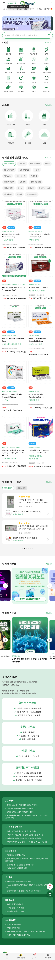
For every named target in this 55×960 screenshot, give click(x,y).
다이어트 (22, 163)
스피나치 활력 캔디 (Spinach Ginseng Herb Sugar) (39, 451)
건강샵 (4, 9)
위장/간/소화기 (44, 188)
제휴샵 (12, 9)
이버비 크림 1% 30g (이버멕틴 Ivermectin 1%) (39, 235)
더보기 (48, 482)
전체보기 (48, 42)
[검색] (51, 3)
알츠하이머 (8, 194)
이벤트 (39, 9)
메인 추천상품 (9, 163)
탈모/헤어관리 (9, 170)
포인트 (19, 9)
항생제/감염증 (24, 170)
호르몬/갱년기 (9, 182)
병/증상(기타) (32, 194)
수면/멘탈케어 (36, 182)
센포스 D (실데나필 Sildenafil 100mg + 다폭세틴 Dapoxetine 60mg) (13, 453)
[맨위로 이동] (50, 894)
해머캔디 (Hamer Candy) (38, 287)
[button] (22, 548)
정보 (25, 9)
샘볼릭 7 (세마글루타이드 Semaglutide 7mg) (37, 339)
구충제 (37, 170)
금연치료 (31, 188)
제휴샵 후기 (22, 488)
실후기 (32, 9)
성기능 (47, 163)
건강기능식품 (21, 176)
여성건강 (34, 176)
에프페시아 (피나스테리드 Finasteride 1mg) (11, 235)
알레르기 (22, 182)
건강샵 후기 (8, 488)
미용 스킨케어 (35, 163)
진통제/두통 (8, 188)
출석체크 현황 (12, 3)
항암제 (19, 194)
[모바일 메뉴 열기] (4, 3)
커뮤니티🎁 (48, 9)
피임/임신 (7, 176)
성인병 (20, 188)
